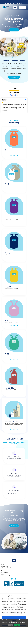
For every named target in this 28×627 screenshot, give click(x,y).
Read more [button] (4, 110)
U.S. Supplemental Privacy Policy (17, 613)
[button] (15, 7)
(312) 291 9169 (4, 572)
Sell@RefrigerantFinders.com (8, 575)
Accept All (14, 617)
